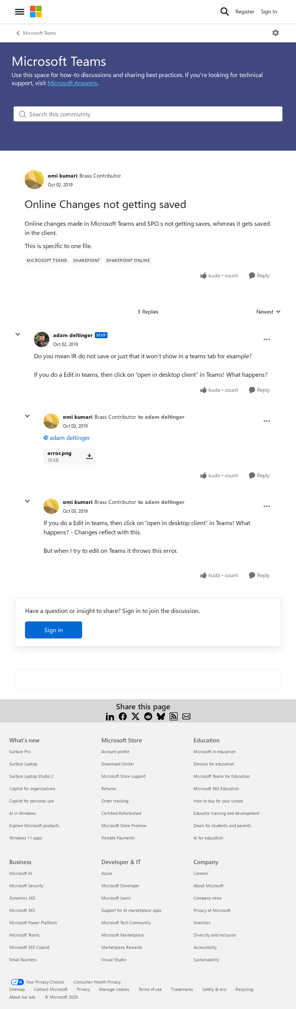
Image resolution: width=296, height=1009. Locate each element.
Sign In (269, 11)
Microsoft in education (214, 751)
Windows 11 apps (25, 838)
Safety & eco (214, 989)
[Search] (224, 11)
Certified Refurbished (121, 813)
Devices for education (213, 764)
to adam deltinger (161, 416)
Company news (207, 898)
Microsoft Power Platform (33, 922)
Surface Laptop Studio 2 (31, 776)
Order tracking (114, 801)
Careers (200, 873)
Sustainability (206, 959)
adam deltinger (73, 335)
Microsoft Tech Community (126, 922)
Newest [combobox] (268, 312)
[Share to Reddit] (148, 716)
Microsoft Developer (120, 885)
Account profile (115, 751)
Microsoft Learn (116, 898)
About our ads (22, 997)
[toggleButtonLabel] (275, 32)
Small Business (23, 959)
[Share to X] (135, 716)
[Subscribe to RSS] (174, 716)
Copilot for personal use (31, 801)
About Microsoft (208, 885)
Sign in (53, 630)
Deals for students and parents (222, 825)
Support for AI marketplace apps (131, 910)
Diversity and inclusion (214, 935)
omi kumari (62, 175)
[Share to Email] (186, 716)
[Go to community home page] (36, 11)
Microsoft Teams (39, 33)
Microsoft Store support (123, 776)
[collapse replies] (17, 334)
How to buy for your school (218, 801)
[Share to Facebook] (123, 716)
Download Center (117, 764)
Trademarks (182, 989)
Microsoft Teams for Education (221, 776)
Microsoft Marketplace (122, 935)
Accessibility (205, 947)
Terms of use (150, 989)
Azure (106, 873)
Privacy (83, 989)
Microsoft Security (26, 885)
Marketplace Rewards (121, 947)
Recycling (244, 989)
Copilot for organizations (32, 788)
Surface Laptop (23, 764)
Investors (201, 922)
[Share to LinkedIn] (110, 716)
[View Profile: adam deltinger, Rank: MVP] (41, 339)
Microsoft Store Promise (123, 825)
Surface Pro (19, 751)
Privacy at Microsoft (211, 910)
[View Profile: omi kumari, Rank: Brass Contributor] (34, 179)
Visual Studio (113, 959)
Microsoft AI (20, 873)
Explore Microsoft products (34, 825)
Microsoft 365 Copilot (29, 947)
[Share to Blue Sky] (161, 716)
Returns (108, 788)
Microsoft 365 (22, 910)
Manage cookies (114, 989)
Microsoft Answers (72, 83)
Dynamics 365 (22, 898)
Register (244, 11)
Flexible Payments (118, 838)
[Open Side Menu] (19, 11)
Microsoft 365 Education (216, 788)
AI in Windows (22, 813)
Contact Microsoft (50, 989)
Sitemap (17, 989)
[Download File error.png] (89, 456)
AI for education (208, 838)
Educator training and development (226, 813)
